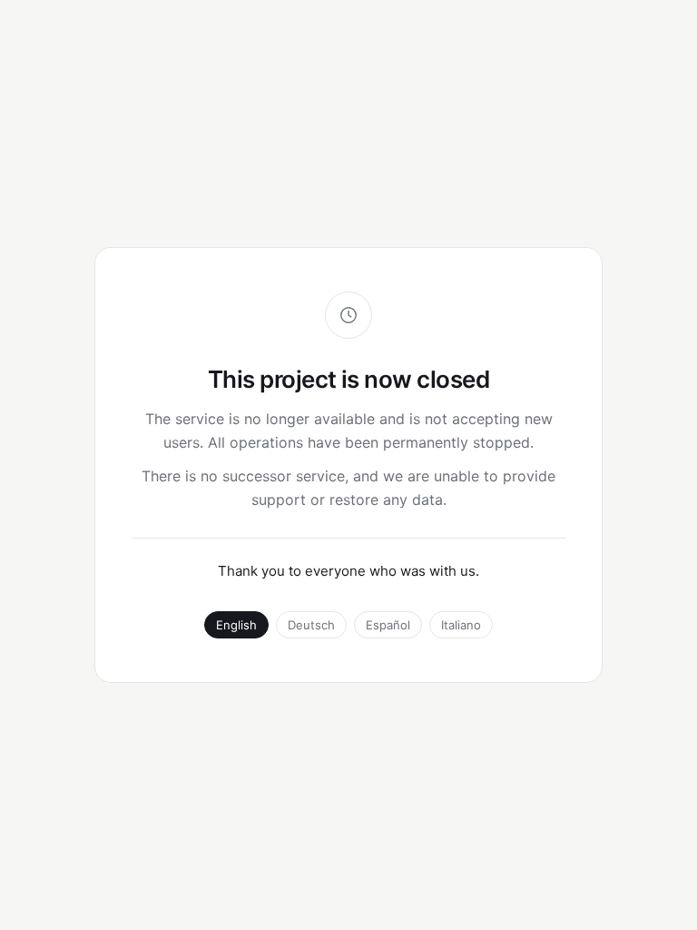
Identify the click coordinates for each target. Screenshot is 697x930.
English (236, 625)
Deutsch (311, 625)
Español (388, 625)
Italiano (461, 625)
